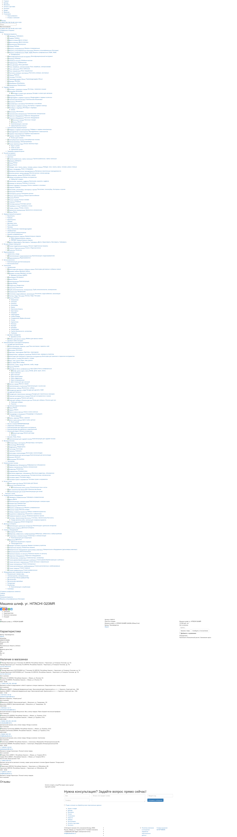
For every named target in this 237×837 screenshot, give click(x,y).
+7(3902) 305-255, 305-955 (8, 721)
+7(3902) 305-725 (5, 734)
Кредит (6, 10)
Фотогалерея (72, 821)
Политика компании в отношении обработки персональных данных (148, 831)
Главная (6, 1)
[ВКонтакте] (1, 609)
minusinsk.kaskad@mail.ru (8, 710)
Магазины (7, 5)
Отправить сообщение (155, 800)
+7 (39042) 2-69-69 (5, 747)
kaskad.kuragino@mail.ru (7, 696)
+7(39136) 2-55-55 (5, 695)
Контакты (6, 8)
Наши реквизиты (12, 16)
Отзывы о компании (13, 17)
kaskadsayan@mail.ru (6, 749)
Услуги (70, 814)
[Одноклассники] (4, 609)
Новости (70, 818)
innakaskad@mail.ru (6, 723)
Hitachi (107, 627)
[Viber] (6, 609)
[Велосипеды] (105, 833)
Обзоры (70, 819)
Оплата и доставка (9, 6)
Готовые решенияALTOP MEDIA (162, 829)
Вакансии (6, 12)
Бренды (6, 3)
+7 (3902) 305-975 (5, 760)
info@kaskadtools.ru (6, 736)
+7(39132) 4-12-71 (5, 708)
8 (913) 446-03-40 (5, 666)
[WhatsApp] (9, 609)
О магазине (7, 14)
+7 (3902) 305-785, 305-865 (8, 683)
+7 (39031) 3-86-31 (5, 772)
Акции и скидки (72, 808)
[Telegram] (11, 609)
